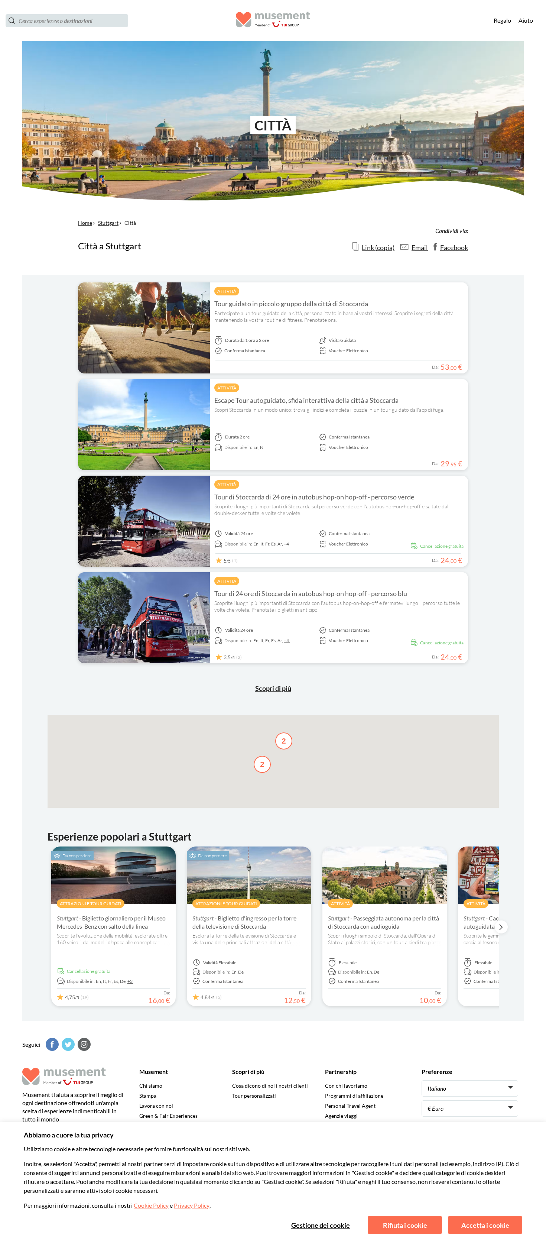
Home (85, 223)
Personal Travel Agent (350, 1106)
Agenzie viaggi (341, 1116)
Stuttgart (108, 223)
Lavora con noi (156, 1106)
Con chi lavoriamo (346, 1085)
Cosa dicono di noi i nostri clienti (270, 1085)
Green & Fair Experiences (168, 1116)
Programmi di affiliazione (354, 1096)
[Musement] (273, 20)
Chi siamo (150, 1085)
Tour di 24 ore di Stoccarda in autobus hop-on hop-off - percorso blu (310, 593)
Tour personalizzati (254, 1096)
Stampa (147, 1096)
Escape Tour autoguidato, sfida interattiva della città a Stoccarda (306, 400)
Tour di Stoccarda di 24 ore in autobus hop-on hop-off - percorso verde (314, 497)
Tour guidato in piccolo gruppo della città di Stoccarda (291, 304)
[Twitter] (67, 1044)
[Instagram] (83, 1044)
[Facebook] (51, 1044)
